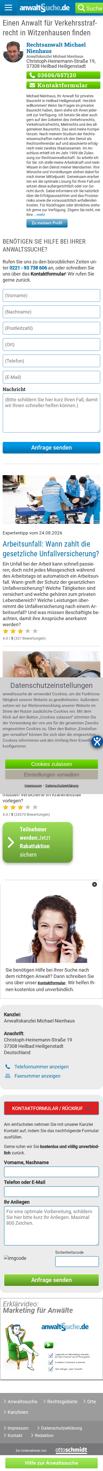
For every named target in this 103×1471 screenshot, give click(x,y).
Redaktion (44, 1435)
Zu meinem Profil (47, 223)
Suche (94, 8)
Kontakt (15, 1435)
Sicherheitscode (69, 1252)
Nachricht (14, 389)
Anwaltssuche (23, 1401)
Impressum (18, 1428)
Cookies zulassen (51, 764)
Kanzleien (18, 1412)
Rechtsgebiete (62, 1401)
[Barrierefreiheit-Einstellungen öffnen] (97, 741)
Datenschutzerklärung (61, 1428)
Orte (91, 1401)
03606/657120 (56, 75)
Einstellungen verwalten (51, 774)
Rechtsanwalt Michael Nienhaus (56, 48)
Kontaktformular (62, 85)
